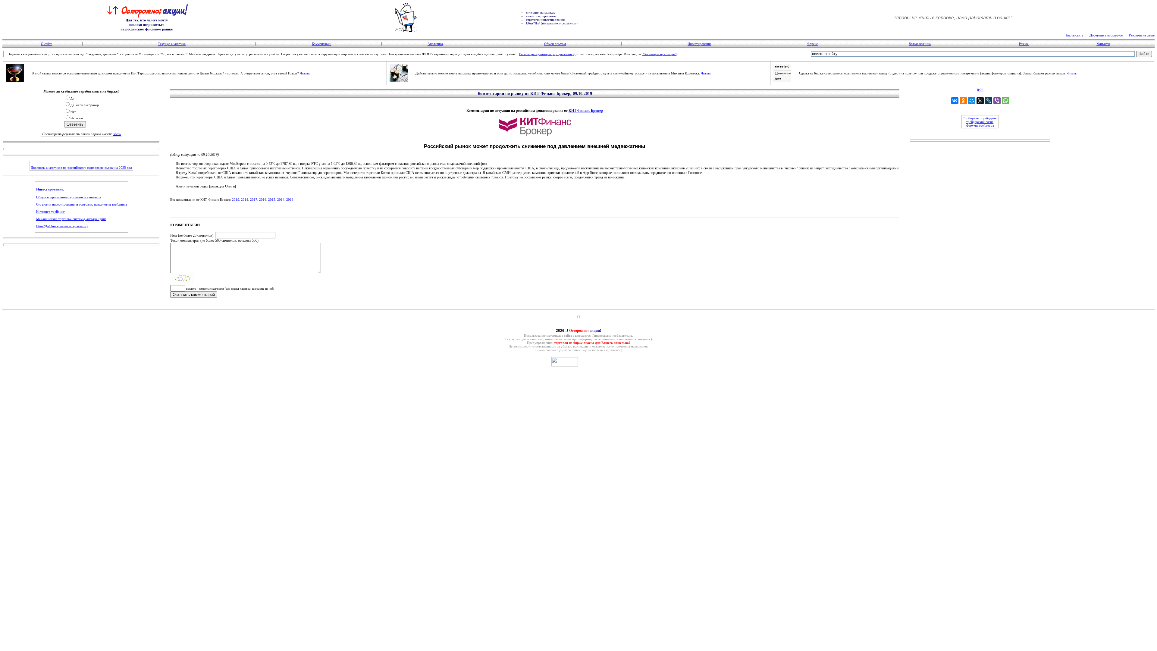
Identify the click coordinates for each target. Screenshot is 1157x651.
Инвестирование (699, 44)
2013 (289, 199)
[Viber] (997, 100)
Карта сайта (1074, 35)
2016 (262, 199)
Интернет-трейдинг (50, 211)
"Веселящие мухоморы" (659, 54)
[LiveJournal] (988, 100)
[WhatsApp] (1005, 100)
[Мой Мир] (971, 100)
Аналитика (435, 44)
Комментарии (321, 44)
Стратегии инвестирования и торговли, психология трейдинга (81, 204)
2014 (280, 199)
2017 (253, 199)
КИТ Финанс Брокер (586, 110)
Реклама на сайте (1142, 35)
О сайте (46, 44)
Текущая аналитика (172, 44)
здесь (117, 134)
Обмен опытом (555, 44)
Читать (305, 73)
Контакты (1103, 44)
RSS (980, 90)
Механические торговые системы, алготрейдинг (71, 219)
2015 (271, 199)
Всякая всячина (920, 44)
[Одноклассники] (963, 100)
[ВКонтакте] (954, 100)
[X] (980, 100)
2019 (235, 199)
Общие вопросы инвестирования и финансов (68, 197)
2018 (244, 199)
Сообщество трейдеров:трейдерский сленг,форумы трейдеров (980, 121)
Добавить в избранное (1106, 35)
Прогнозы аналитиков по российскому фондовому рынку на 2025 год (81, 167)
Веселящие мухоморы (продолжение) (546, 54)
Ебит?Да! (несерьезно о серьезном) (62, 226)
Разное (1024, 44)
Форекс (812, 44)
